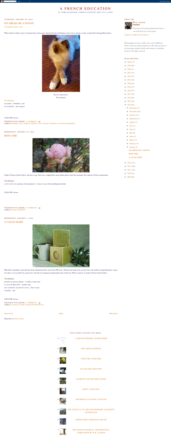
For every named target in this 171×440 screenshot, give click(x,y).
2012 (129, 166)
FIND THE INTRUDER (91, 358)
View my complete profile (136, 35)
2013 (129, 162)
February (132, 143)
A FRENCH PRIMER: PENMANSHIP (91, 338)
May (131, 133)
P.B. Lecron (140, 22)
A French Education (85, 8)
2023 (129, 72)
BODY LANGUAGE (91, 389)
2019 (129, 87)
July (131, 125)
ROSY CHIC (10, 135)
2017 (129, 94)
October (132, 115)
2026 (129, 62)
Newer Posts (8, 313)
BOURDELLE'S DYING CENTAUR (91, 399)
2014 (129, 105)
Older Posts (113, 313)
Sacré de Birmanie (66, 123)
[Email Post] (39, 121)
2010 (129, 173)
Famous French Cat (33, 123)
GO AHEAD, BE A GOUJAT (19, 23)
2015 (129, 101)
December (133, 108)
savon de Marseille (34, 305)
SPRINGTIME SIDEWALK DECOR (91, 419)
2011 (129, 170)
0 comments (31, 208)
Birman (15, 123)
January (132, 147)
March (132, 140)
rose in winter (18, 210)
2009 (129, 177)
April (131, 136)
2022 (129, 76)
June (131, 129)
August (132, 122)
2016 (129, 97)
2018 (129, 90)
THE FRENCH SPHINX (91, 348)
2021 (129, 80)
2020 (129, 83)
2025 (129, 65)
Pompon (53, 123)
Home (61, 313)
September (133, 118)
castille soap (18, 305)
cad (21, 123)
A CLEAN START (13, 222)
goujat (45, 123)
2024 (129, 69)
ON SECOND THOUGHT (91, 369)
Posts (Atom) (19, 318)
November (133, 111)
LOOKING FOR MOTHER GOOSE (91, 379)
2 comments (31, 121)
